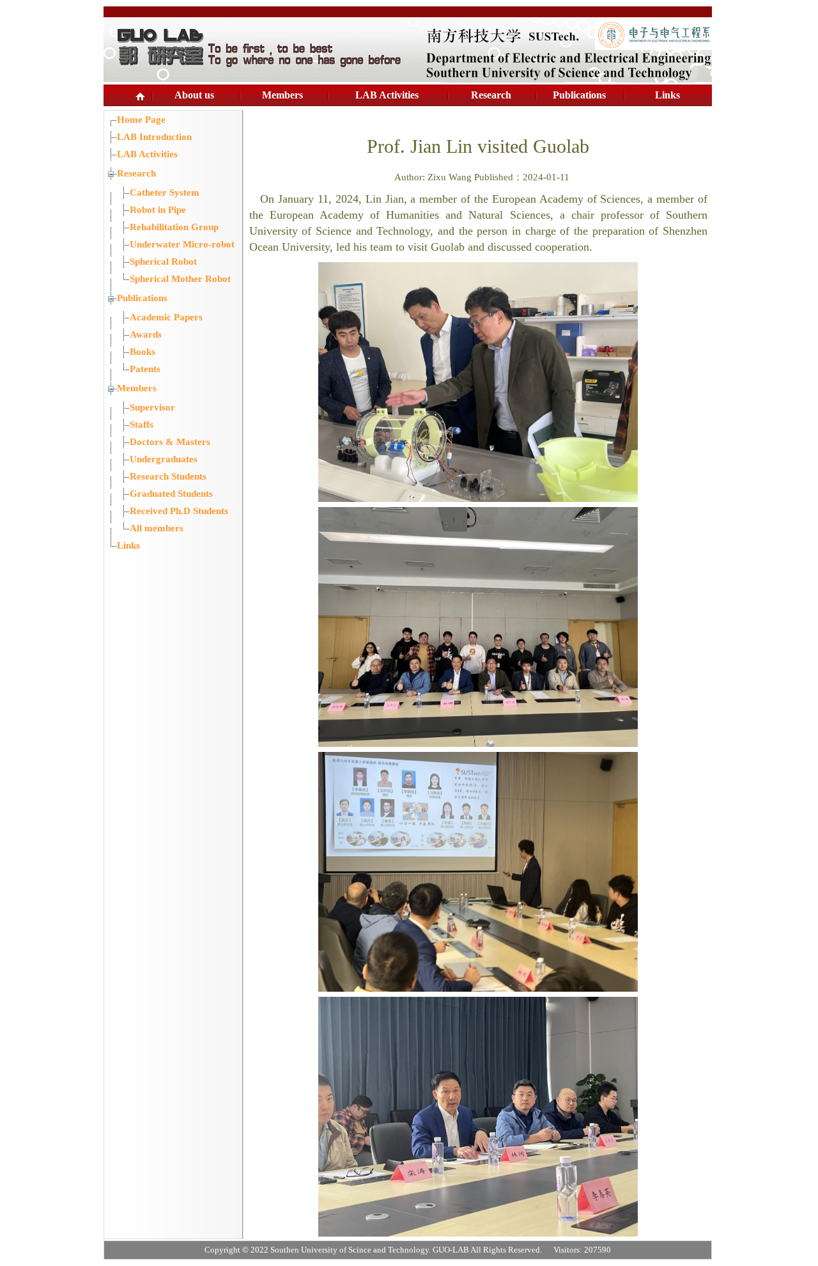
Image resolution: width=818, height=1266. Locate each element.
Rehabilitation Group (174, 227)
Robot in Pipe (158, 210)
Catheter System (164, 192)
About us (194, 95)
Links (667, 95)
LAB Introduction (154, 137)
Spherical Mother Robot (180, 279)
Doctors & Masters (170, 442)
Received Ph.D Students (179, 511)
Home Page (141, 119)
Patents (145, 369)
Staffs (141, 424)
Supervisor (152, 407)
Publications (579, 95)
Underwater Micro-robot (182, 244)
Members (282, 95)
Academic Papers (166, 317)
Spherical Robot (163, 261)
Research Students (168, 476)
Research (491, 95)
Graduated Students (171, 493)
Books (142, 352)
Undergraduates (163, 459)
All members (156, 528)
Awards (146, 334)
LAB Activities (387, 95)
